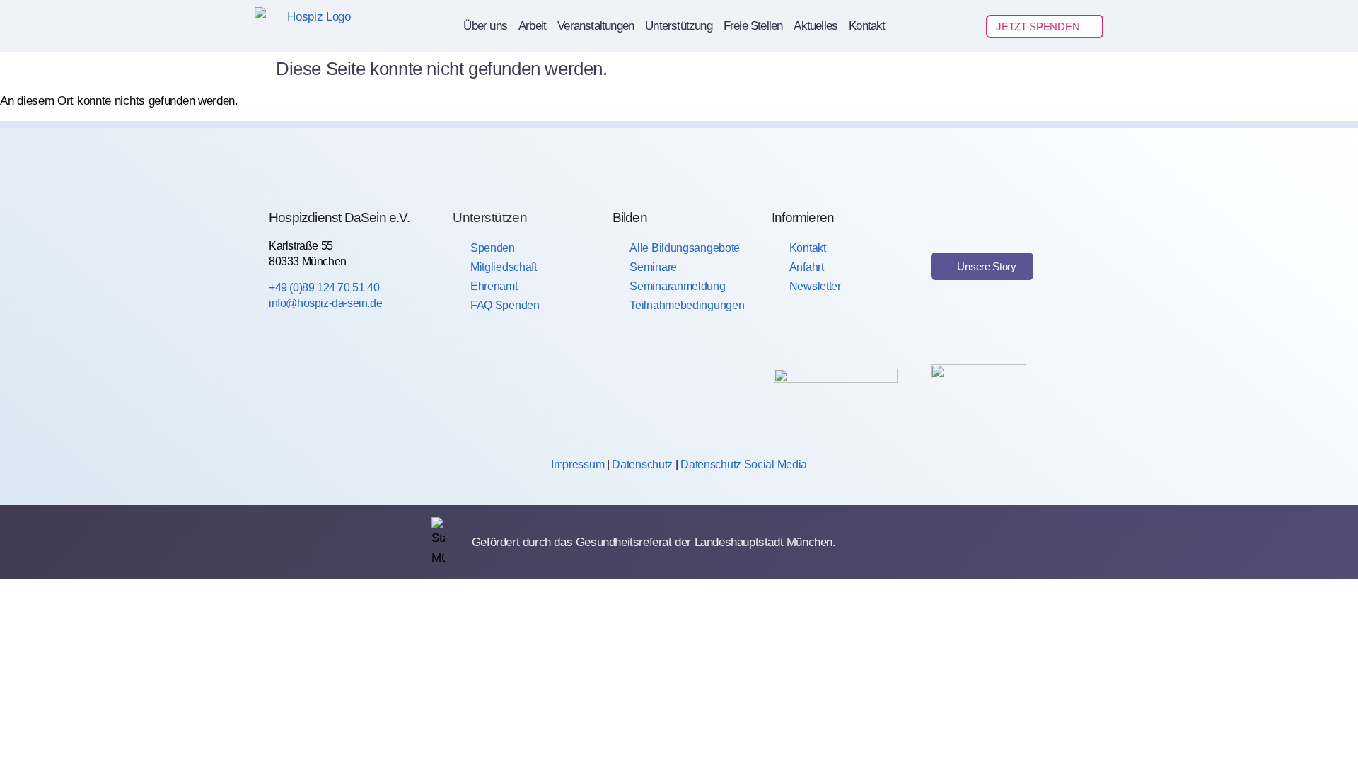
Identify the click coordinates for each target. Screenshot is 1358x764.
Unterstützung (678, 26)
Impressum (577, 464)
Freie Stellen (753, 26)
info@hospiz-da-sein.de (325, 303)
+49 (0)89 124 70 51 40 (324, 288)
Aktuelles (815, 26)
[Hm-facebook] (283, 388)
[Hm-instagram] (332, 388)
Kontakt (867, 26)
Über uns (485, 26)
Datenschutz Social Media (743, 464)
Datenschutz (642, 464)
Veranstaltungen (595, 26)
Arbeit (532, 26)
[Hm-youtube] (380, 388)
